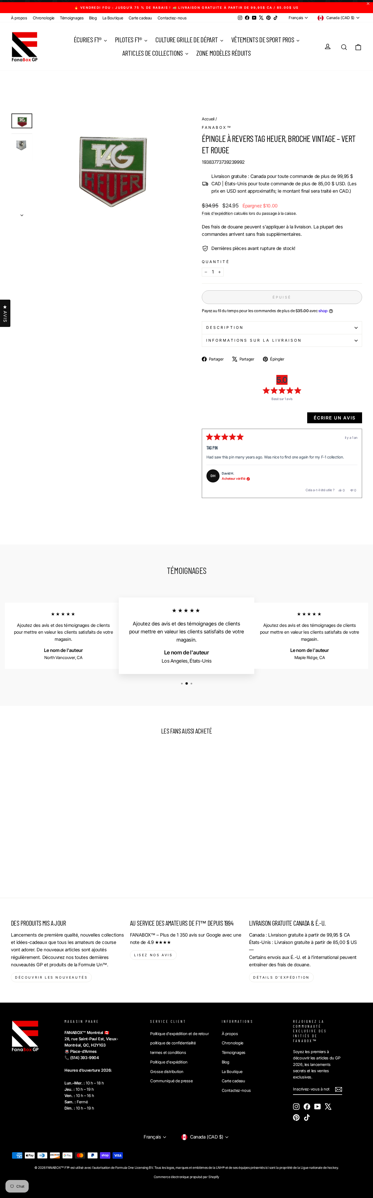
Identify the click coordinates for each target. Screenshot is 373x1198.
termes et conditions (168, 1052)
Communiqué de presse (171, 1080)
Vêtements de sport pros (263, 39)
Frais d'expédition (217, 213)
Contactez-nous (172, 18)
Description (225, 327)
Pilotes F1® (129, 39)
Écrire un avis (338, 419)
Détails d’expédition (281, 977)
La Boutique (112, 18)
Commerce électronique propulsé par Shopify (186, 1177)
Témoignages (72, 18)
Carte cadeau (140, 18)
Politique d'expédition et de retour (179, 1033)
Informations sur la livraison (254, 340)
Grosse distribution (166, 1071)
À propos (19, 18)
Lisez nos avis (153, 955)
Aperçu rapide (52, 826)
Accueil (208, 119)
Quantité (216, 262)
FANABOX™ (217, 127)
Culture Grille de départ (187, 39)
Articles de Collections (153, 53)
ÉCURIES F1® (88, 39)
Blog (93, 18)
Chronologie (43, 18)
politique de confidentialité (173, 1043)
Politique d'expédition (169, 1062)
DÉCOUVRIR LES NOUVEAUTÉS (51, 977)
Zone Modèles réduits (223, 53)
